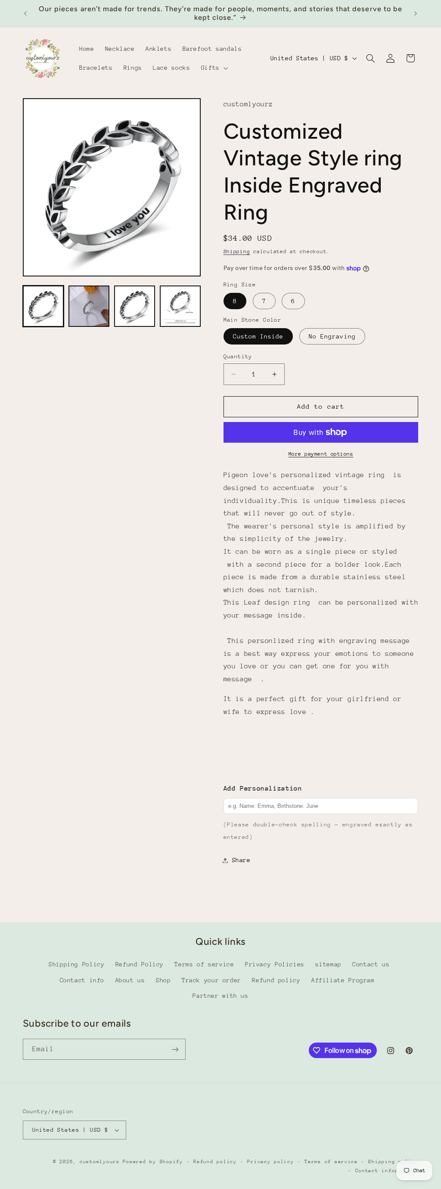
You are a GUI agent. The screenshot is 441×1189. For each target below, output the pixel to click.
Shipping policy (393, 1161)
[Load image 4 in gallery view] (180, 306)
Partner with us (220, 995)
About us (130, 980)
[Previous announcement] (25, 13)
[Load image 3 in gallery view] (134, 306)
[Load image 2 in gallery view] (89, 306)
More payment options (321, 454)
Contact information (387, 1170)
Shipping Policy (76, 964)
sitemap (328, 964)
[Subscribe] (175, 1049)
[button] (214, 68)
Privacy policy (270, 1161)
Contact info (82, 980)
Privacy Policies (274, 964)
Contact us (370, 964)
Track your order (211, 980)
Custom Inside (258, 336)
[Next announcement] (415, 13)
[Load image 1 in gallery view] (43, 306)
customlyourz (100, 1161)
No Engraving (332, 336)
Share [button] (241, 860)
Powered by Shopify (153, 1161)
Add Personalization (263, 788)
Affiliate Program (343, 980)
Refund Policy (139, 964)
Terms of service (204, 964)
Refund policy (276, 980)
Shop (163, 980)
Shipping (237, 251)
